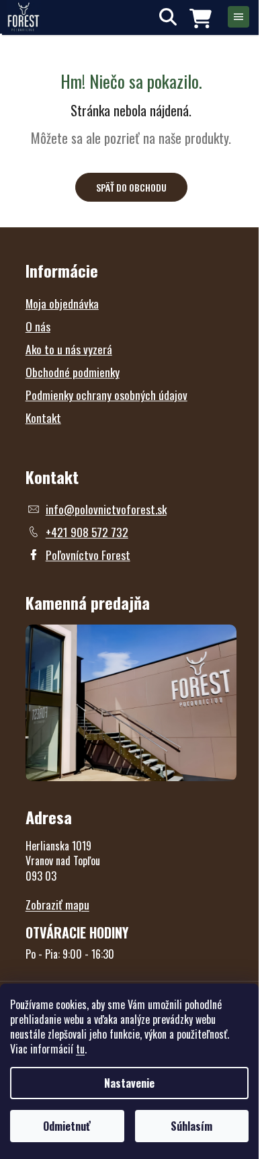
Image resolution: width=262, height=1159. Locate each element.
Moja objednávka (62, 303)
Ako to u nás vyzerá (69, 349)
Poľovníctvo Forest (88, 555)
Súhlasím (191, 1126)
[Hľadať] (168, 16)
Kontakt (43, 417)
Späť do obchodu (131, 187)
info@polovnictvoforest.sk (106, 509)
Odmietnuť (67, 1126)
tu (80, 1049)
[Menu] (238, 16)
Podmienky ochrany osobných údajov (106, 395)
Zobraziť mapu (57, 904)
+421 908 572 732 (87, 532)
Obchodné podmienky (73, 372)
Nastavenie (129, 1083)
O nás (38, 326)
